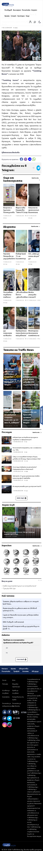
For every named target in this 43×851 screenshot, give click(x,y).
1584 (27, 216)
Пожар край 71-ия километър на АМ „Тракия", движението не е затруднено (21, 256)
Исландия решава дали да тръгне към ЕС (27, 486)
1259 (31, 218)
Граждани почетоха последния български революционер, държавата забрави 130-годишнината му (30, 375)
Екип (13, 680)
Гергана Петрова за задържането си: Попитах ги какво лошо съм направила (9, 256)
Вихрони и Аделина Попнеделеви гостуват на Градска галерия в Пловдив (9, 210)
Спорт (13, 16)
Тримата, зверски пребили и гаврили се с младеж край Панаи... (21, 602)
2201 (6, 341)
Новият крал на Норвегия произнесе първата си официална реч (25, 438)
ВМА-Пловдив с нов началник (13, 622)
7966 (31, 264)
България (17, 10)
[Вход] (30, 22)
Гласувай (20, 659)
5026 (40, 300)
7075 (27, 300)
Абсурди (35, 671)
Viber (25, 159)
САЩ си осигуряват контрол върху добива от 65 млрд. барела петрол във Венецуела (26, 459)
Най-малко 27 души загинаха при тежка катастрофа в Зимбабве (26, 477)
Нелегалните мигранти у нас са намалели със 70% (27, 449)
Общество (23, 668)
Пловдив (8, 10)
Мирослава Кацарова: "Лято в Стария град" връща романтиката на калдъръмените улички (23, 210)
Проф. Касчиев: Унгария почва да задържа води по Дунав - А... (21, 627)
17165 (16, 426)
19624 (15, 536)
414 (6, 218)
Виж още (20, 498)
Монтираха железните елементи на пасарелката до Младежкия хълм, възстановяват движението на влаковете (35, 333)
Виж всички (35, 178)
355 (27, 480)
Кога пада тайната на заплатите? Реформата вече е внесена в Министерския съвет (25, 469)
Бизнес (34, 10)
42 (26, 442)
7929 (6, 303)
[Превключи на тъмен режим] (39, 22)
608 (27, 471)
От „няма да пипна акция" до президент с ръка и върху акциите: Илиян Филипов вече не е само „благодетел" (34, 256)
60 (26, 452)
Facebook (21, 159)
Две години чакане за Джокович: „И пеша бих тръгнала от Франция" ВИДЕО (10, 377)
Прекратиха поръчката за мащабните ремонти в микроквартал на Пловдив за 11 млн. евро (22, 333)
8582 (35, 388)
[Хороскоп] (21, 575)
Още (27, 16)
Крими (7, 16)
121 (27, 491)
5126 (40, 339)
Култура (21, 16)
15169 (16, 388)
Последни (7, 432)
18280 (35, 426)
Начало (5, 668)
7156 (6, 264)
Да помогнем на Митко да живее (7, 333)
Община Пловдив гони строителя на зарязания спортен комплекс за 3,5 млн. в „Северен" (12, 416)
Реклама (5, 684)
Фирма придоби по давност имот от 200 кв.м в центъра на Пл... (20, 609)
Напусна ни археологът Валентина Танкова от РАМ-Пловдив (33, 210)
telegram (29, 159)
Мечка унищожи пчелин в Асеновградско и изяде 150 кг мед (35, 295)
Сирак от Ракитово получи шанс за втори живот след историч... (21, 616)
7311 (27, 339)
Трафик (16, 671)
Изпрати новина (41, 415)
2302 (18, 264)
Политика (26, 10)
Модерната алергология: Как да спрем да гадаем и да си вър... (19, 533)
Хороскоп (6, 545)
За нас (4, 680)
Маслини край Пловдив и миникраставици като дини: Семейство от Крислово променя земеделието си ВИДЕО (30, 412)
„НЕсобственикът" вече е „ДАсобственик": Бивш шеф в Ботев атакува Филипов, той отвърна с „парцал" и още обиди (24, 295)
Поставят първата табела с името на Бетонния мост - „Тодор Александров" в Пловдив (9, 295)
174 (27, 461)
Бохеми (25, 671)
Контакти (5, 697)
